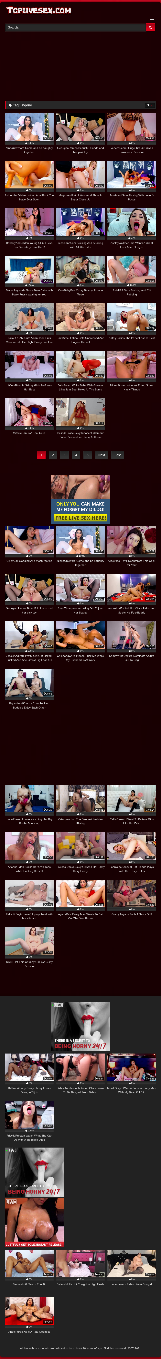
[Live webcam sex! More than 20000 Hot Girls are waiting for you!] (80, 1050)
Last (118, 455)
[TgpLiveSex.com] (80, 11)
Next (101, 455)
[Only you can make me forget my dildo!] (80, 522)
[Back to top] (149, 1347)
